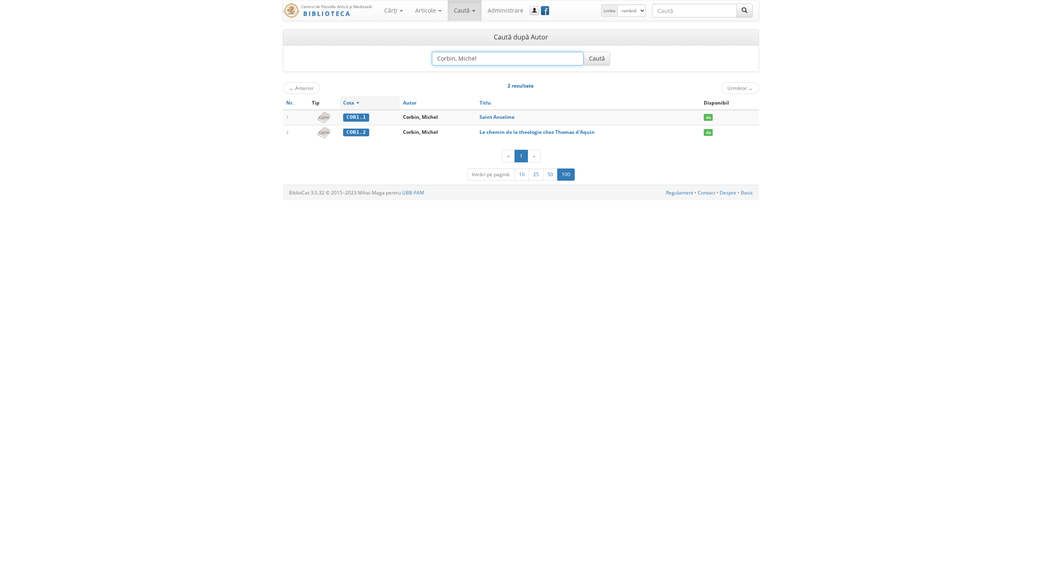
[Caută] (744, 10)
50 (550, 174)
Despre (728, 192)
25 (536, 174)
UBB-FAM (413, 192)
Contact (706, 192)
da (708, 117)
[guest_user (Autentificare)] (534, 10)
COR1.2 (356, 132)
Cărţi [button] (391, 10)
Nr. (289, 102)
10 (522, 174)
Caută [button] (462, 10)
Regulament (679, 192)
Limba (609, 10)
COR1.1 (356, 117)
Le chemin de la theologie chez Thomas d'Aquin (537, 132)
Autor (409, 102)
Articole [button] (426, 10)
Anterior (301, 88)
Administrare (505, 10)
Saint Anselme (496, 117)
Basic (747, 192)
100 (566, 174)
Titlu (485, 102)
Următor (740, 88)
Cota (349, 102)
